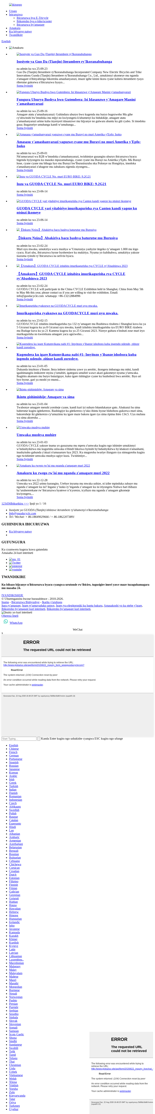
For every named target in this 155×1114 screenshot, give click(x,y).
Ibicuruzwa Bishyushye (25, 602)
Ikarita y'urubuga (52, 602)
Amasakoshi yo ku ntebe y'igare (123, 605)
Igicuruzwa (15, 14)
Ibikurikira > (18, 503)
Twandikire (16, 34)
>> (27, 503)
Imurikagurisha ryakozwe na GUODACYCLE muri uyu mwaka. (67, 313)
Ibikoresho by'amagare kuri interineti (23, 609)
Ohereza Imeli (10, 615)
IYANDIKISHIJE (12, 595)
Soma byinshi (25, 85)
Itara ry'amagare (11, 605)
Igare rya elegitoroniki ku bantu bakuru (79, 605)
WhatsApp (16, 622)
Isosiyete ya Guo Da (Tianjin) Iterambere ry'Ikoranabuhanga (64, 61)
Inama (5, 602)
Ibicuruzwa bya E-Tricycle (32, 17)
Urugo (13, 11)
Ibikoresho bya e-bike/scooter (34, 21)
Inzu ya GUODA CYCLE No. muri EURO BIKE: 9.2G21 (61, 184)
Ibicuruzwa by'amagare (30, 24)
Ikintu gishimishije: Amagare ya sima (45, 397)
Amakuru (14, 28)
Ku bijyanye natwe (20, 31)
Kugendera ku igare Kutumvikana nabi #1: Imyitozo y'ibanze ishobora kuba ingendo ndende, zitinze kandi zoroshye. (76, 357)
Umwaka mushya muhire (36, 435)
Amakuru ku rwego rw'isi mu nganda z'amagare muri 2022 (63, 473)
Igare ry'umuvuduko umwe (38, 605)
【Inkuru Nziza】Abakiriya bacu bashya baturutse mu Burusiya (67, 238)
